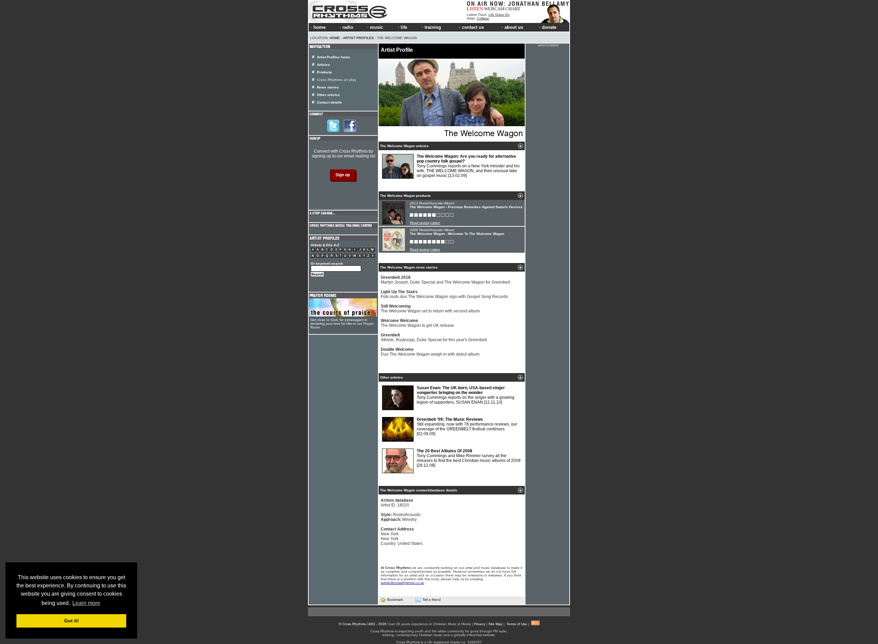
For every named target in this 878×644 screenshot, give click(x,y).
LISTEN (475, 8)
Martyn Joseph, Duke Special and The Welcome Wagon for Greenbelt (445, 280)
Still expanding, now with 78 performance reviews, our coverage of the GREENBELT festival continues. (467, 426)
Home (335, 38)
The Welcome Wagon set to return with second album (430, 308)
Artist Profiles (358, 38)
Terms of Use (517, 624)
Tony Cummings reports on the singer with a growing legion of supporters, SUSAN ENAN (465, 395)
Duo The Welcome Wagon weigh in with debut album (430, 352)
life (404, 27)
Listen (435, 223)
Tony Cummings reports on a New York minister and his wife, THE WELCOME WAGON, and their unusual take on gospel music (468, 166)
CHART (513, 8)
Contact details (329, 102)
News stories (328, 87)
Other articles (328, 95)
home (319, 27)
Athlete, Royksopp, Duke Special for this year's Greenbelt (434, 337)
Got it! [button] (71, 620)
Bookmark (395, 599)
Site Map (495, 624)
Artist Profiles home (333, 57)
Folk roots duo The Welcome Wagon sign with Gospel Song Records (444, 294)
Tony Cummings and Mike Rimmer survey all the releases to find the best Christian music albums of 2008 (469, 458)
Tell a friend (432, 599)
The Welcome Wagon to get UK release (417, 323)
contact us (473, 27)
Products (324, 72)
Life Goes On (499, 14)
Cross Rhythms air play (336, 80)
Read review (419, 223)
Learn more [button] (86, 603)
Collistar (483, 18)
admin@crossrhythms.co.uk (402, 583)
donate (549, 27)
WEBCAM (494, 8)
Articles (323, 65)
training (433, 27)
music (376, 27)
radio (347, 27)
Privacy (479, 624)
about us (514, 27)
